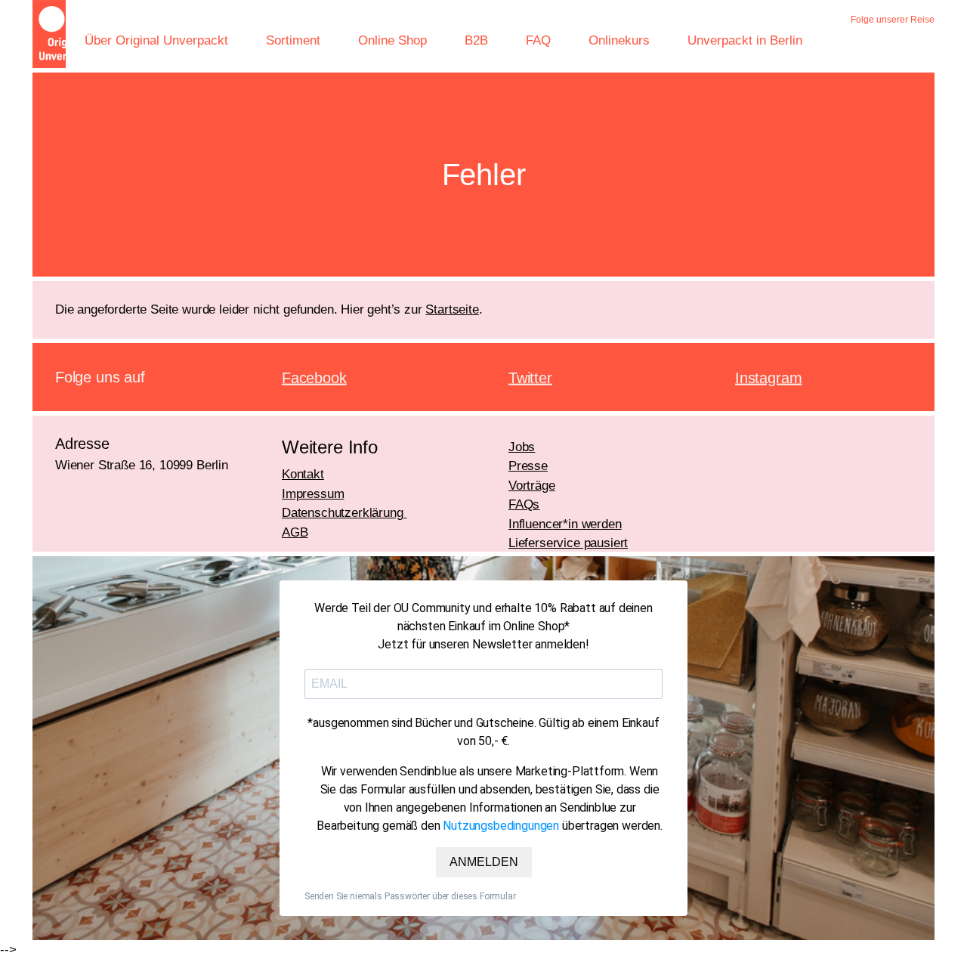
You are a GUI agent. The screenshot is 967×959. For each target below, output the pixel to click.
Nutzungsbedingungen (501, 825)
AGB (295, 532)
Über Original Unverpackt (156, 40)
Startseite (451, 309)
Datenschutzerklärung (344, 513)
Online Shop (392, 40)
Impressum (313, 494)
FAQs (523, 504)
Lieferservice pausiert (568, 543)
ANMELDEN (484, 861)
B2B (476, 40)
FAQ (538, 40)
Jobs (521, 447)
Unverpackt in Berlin (744, 40)
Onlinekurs (619, 40)
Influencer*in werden (565, 524)
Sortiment (293, 40)
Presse (528, 466)
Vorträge (531, 485)
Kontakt (303, 474)
